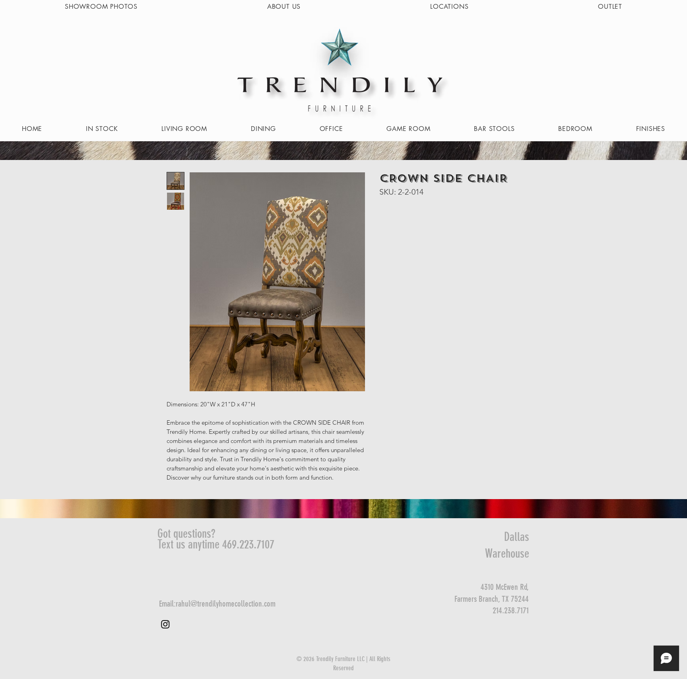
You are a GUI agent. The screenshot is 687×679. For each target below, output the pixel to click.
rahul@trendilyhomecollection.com (226, 604)
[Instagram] (165, 624)
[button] (184, 129)
